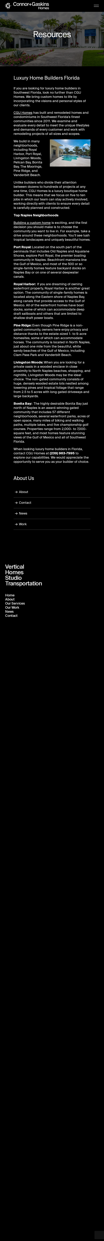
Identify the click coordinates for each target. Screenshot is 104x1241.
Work (23, 524)
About (23, 492)
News (23, 513)
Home (9, 595)
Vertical (14, 567)
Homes (14, 573)
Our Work (12, 607)
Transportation (23, 584)
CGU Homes (23, 112)
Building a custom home (32, 223)
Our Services (15, 603)
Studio (13, 578)
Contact (25, 502)
